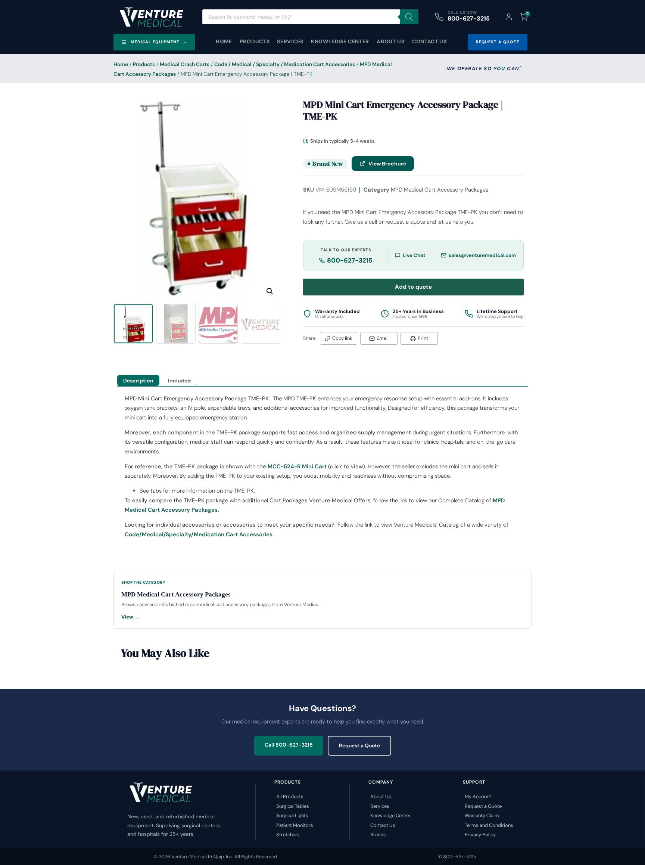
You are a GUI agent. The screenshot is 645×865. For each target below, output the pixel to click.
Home (224, 41)
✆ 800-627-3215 (457, 856)
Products (255, 41)
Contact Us (429, 41)
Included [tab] (179, 380)
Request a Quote (359, 745)
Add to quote (413, 287)
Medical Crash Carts (184, 64)
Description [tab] (138, 380)
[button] (270, 291)
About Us (391, 41)
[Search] (409, 16)
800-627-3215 (469, 18)
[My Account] (509, 17)
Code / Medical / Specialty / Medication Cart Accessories (284, 64)
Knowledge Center (340, 41)
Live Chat (414, 255)
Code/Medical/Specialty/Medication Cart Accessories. (199, 534)
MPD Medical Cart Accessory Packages (439, 189)
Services (290, 41)
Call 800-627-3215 (289, 744)
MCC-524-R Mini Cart (297, 466)
